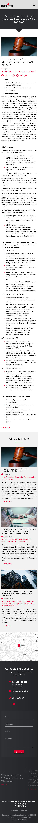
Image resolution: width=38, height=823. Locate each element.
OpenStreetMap (33, 660)
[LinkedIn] (13, 704)
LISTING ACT (21, 601)
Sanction (11, 71)
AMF (5, 71)
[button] (19, 645)
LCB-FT (28, 541)
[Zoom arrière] (35, 637)
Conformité (31, 71)
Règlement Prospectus (14, 603)
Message (8, 739)
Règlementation (20, 71)
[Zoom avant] (35, 634)
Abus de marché (7, 479)
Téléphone (9, 724)
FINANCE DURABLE (18, 541)
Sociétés (24, 810)
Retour (6, 427)
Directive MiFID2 (29, 603)
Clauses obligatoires (19, 819)
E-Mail (7, 731)
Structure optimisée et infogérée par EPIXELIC (19, 815)
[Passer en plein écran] (35, 641)
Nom (7, 717)
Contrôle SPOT (13, 539)
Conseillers (15, 810)
